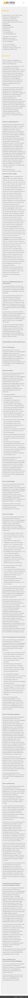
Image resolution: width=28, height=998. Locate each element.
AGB (26, 996)
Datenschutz (21, 996)
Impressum (16, 996)
